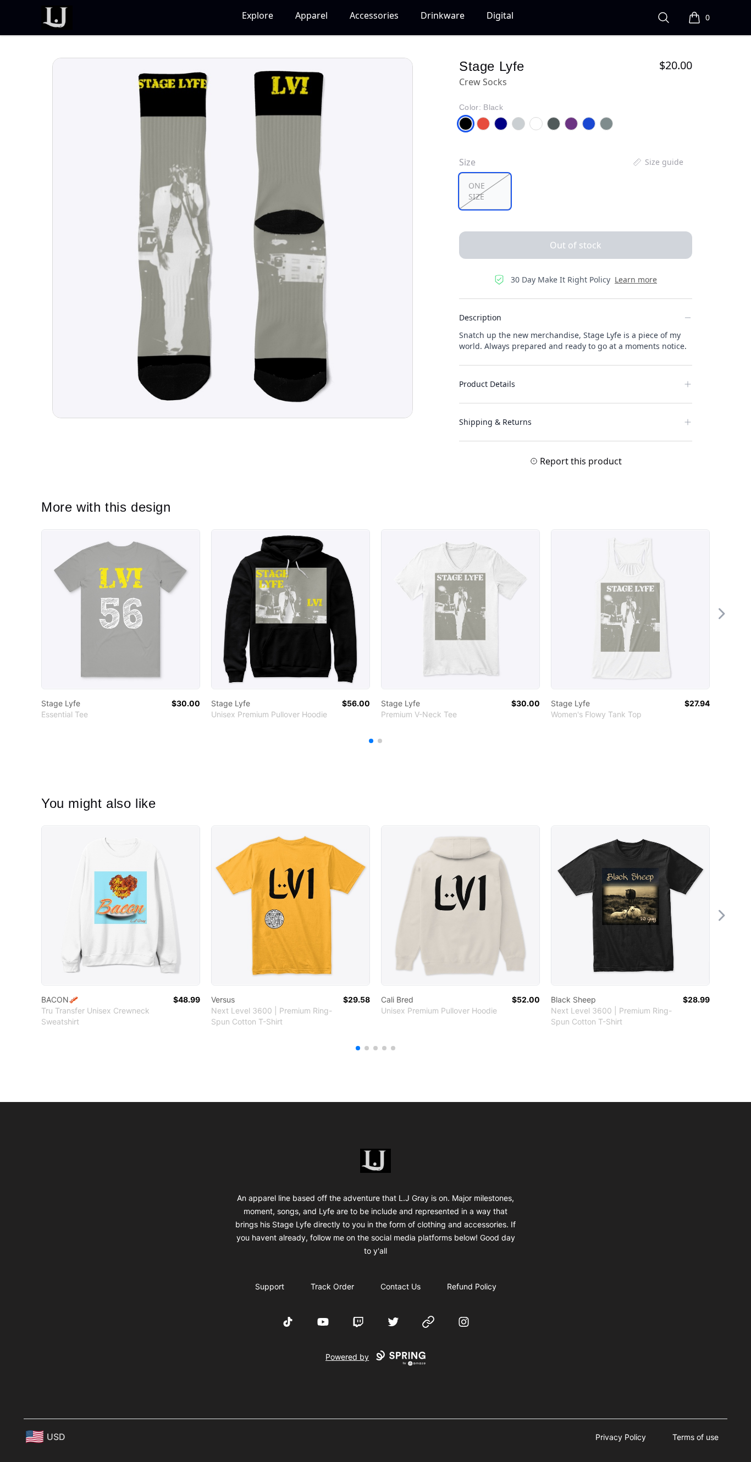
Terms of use (695, 1437)
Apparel (311, 15)
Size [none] (467, 162)
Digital (500, 15)
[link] (121, 609)
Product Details (487, 384)
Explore (257, 15)
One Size (476, 191)
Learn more (636, 279)
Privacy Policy (620, 1437)
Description (480, 317)
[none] (657, 162)
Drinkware (443, 15)
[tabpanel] (232, 238)
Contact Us (400, 1286)
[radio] (485, 191)
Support (269, 1286)
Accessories (374, 15)
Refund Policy (471, 1286)
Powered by (347, 1356)
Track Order (332, 1286)
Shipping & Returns (495, 422)
